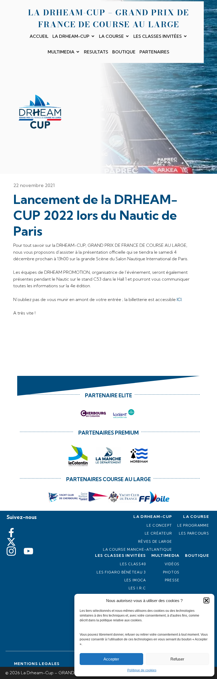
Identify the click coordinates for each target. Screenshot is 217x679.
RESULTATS (96, 51)
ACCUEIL (39, 36)
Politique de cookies (141, 670)
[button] (206, 600)
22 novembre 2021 (34, 185)
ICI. (179, 299)
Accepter (111, 659)
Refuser (177, 659)
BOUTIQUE (123, 51)
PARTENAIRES (154, 51)
